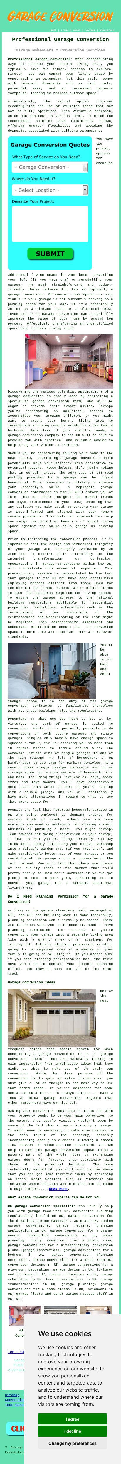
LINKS (64, 30)
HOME (53, 30)
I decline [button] (72, 1431)
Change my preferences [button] (72, 1443)
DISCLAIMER (107, 30)
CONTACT (90, 30)
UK (18, 1299)
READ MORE (58, 1189)
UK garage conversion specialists (42, 1206)
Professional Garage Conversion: (40, 59)
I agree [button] (72, 1418)
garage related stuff (86, 1294)
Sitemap (12, 1395)
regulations (89, 711)
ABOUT (76, 30)
